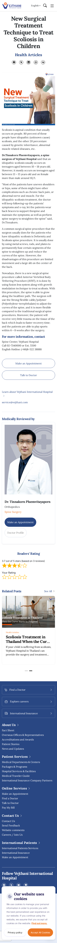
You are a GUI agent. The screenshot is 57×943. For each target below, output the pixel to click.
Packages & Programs (14, 766)
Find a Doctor (10, 798)
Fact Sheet (8, 730)
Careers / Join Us (12, 834)
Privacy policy (15, 932)
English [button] (35, 5)
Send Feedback (11, 825)
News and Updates (13, 748)
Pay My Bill (8, 807)
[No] (52, 887)
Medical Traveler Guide (16, 775)
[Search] (45, 5)
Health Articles (12, 632)
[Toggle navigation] (52, 5)
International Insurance (16, 852)
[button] (26, 670)
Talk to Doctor (28, 375)
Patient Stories (10, 744)
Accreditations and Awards (18, 739)
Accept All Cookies (40, 932)
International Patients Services (20, 848)
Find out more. (39, 923)
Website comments (13, 830)
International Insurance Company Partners (27, 780)
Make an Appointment (28, 363)
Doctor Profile (15, 532)
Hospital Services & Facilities (19, 771)
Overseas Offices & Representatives (23, 734)
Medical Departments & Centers (21, 762)
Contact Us (8, 821)
